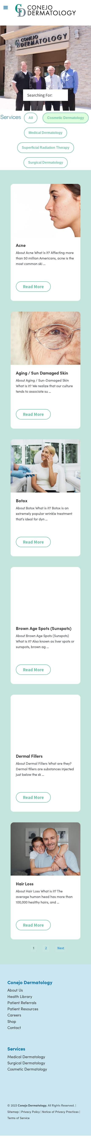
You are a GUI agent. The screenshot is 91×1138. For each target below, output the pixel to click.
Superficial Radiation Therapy (45, 147)
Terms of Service (18, 1118)
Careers (14, 1015)
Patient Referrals (21, 1002)
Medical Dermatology (45, 133)
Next (60, 948)
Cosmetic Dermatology (65, 118)
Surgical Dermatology (45, 162)
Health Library (19, 996)
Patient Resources (22, 1008)
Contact (14, 1027)
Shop (11, 1021)
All (31, 118)
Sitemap (13, 1112)
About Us (15, 990)
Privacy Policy (30, 1112)
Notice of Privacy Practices (60, 1112)
